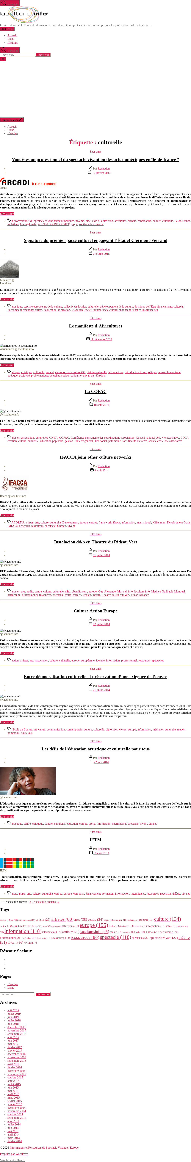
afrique (16, 372)
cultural (146, 919)
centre (38, 591)
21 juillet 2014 (101, 689)
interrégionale (28, 224)
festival (114, 926)
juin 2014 (13, 1127)
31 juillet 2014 (101, 555)
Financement (93, 893)
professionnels (30, 938)
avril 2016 (13, 1064)
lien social (101, 441)
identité (100, 660)
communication (56, 729)
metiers (181, 729)
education (72, 823)
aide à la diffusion (102, 220)
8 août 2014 (101, 470)
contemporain (74, 729)
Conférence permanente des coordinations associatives (102, 437)
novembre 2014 (16, 1111)
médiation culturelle (164, 729)
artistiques (120, 220)
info (130, 591)
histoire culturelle (97, 372)
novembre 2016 (16, 1057)
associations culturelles (34, 437)
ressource (61, 937)
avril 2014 (13, 1134)
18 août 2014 (101, 404)
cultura (133, 920)
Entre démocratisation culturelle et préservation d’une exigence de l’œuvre (95, 676)
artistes (16, 437)
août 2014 (13, 1121)
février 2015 (14, 1101)
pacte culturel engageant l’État (120, 309)
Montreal (179, 591)
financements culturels (170, 306)
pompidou (13, 732)
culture (157, 220)
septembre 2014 (16, 1117)
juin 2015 (13, 1087)
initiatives (13, 224)
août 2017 (13, 1037)
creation (12, 441)
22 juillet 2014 (101, 624)
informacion (122, 893)
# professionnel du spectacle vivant (32, 220)
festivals (125, 926)
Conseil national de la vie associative (157, 437)
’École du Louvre (22, 729)
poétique (12, 375)
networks (24, 525)
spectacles (158, 660)
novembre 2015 (16, 1074)
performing (14, 594)
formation (108, 893)
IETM (95, 839)
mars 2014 (13, 1137)
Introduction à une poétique (141, 372)
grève (92, 823)
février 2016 (14, 1067)
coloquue (37, 823)
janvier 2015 (14, 1104)
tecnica (77, 594)
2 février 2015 (101, 253)
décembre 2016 (16, 1054)
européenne (88, 660)
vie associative (173, 441)
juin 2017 (13, 1040)
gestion (69, 441)
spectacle (50, 525)
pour (23, 732)
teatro (68, 594)
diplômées (112, 729)
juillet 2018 (14, 1020)
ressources (37, 525)
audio (30, 591)
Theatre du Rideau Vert (115, 594)
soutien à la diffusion (91, 224)
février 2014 (14, 1141)
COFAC (64, 437)
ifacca (116, 522)
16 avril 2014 (101, 853)
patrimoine (114, 441)
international (144, 522)
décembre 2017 (16, 1027)
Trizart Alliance (140, 594)
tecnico (87, 594)
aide (88, 220)
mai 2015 (12, 1090)
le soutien (77, 309)
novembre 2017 (16, 1030)
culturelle (167, 220)
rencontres (46, 938)
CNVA (53, 437)
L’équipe (12, 42)
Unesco (61, 525)
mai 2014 (12, 1131)
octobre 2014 (15, 1114)
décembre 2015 (16, 1070)
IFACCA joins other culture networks (95, 457)
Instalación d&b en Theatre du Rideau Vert (95, 542)
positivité (24, 375)
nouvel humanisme (169, 372)
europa (84, 522)
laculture (70, 932)
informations (115, 372)
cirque (109, 920)
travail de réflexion (94, 375)
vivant (71, 525)
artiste (21, 893)
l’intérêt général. (84, 441)
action (15, 660)
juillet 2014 (14, 1124)
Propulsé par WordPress (14, 1153)
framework (105, 522)
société (65, 375)
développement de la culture (116, 306)
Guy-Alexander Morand (112, 591)
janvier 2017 (14, 1050)
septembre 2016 (16, 1060)
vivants (153, 823)
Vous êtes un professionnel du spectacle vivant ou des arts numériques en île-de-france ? (95, 159)
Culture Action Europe (96, 611)
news (153, 931)
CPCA (185, 437)
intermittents (119, 823)
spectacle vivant (164, 938)
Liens (10, 38)
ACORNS (17, 522)
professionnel (30, 594)
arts (37, 522)
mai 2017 (12, 1043)
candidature (144, 220)
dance (36, 926)
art (35, 729)
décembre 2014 (16, 1107)
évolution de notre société (70, 372)
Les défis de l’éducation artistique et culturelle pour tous (96, 749)
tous (30, 732)
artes (14, 893)
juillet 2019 (14, 1013)
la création (64, 309)
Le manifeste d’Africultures (95, 326)
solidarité (76, 375)
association (41, 660)
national (141, 932)
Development (70, 522)
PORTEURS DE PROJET (53, 224)
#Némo (80, 220)
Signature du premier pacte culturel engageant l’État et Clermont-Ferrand (95, 240)
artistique (17, 306)
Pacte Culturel (92, 309)
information (128, 522)
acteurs (5, 920)
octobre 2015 (15, 1077)
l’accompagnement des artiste (24, 309)
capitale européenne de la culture (43, 306)
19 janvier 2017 (101, 172)
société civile (156, 441)
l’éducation (50, 309)
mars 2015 (13, 1097)
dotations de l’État (145, 306)
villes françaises (148, 309)
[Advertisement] (95, 89)
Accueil (12, 35)
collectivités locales (75, 306)
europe (93, 522)
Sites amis (95, 151)
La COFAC (96, 391)
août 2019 (13, 1010)
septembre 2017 (16, 1033)
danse (47, 926)
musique (129, 932)
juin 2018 (13, 1023)
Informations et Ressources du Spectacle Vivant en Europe (44, 1147)
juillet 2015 (14, 1084)
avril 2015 (13, 1094)
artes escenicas (26, 920)
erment (50, 372)
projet (74, 224)
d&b (67, 591)
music (116, 931)
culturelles (23, 926)
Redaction (104, 168)
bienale (132, 220)
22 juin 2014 (101, 762)
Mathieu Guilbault (162, 591)
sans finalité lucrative (134, 441)
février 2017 (14, 1047)
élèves (122, 729)
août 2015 (13, 1080)
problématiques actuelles (45, 375)
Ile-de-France (182, 220)
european (78, 893)
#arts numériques (64, 220)
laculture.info (142, 591)
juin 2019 (13, 1017)
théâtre (96, 594)
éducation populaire (51, 441)
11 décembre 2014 (101, 339)
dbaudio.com (79, 591)
